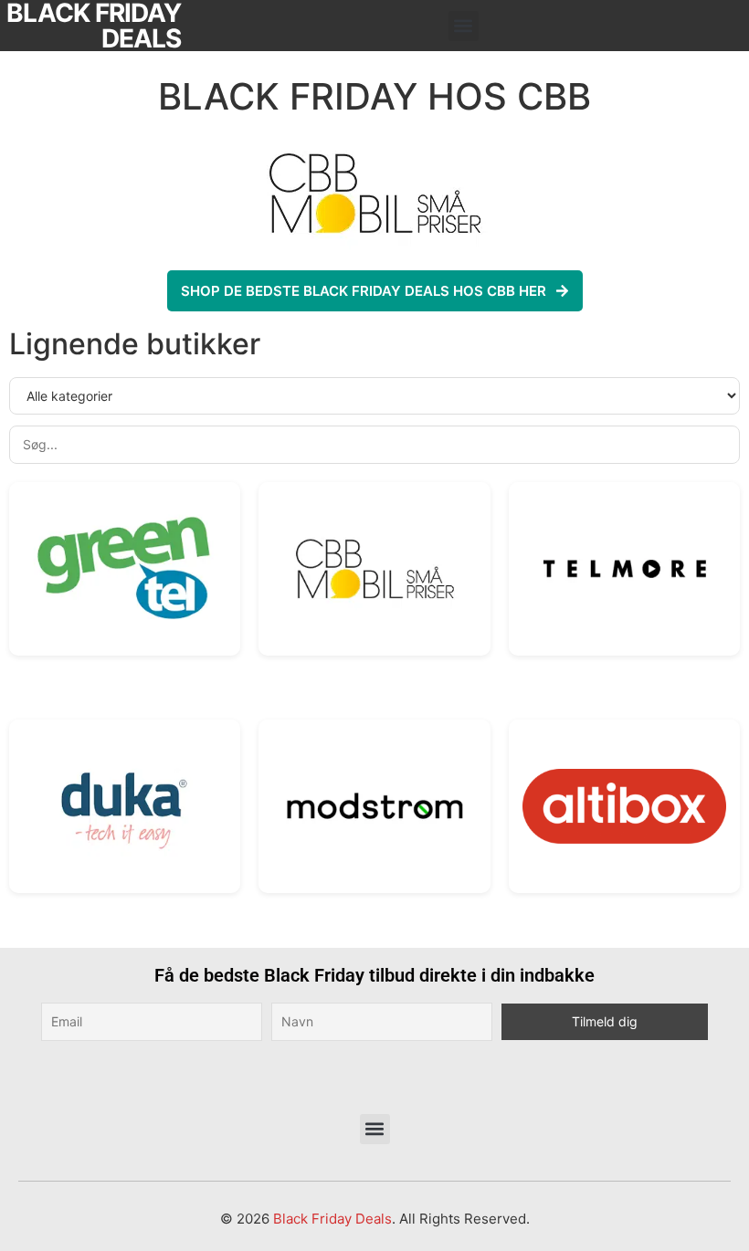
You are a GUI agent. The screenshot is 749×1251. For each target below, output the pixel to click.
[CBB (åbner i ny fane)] (374, 568)
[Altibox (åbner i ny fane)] (624, 806)
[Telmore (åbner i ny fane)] (624, 568)
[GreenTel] (125, 568)
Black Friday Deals (332, 1218)
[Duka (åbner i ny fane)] (125, 806)
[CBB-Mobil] (374, 192)
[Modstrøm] (374, 806)
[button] (463, 26)
